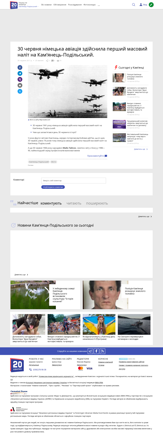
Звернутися (57, 365)
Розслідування (75, 4)
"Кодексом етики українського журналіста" (56, 376)
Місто (53, 162)
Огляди (101, 365)
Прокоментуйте (97, 155)
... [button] (99, 5)
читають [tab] (73, 203)
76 (59, 60)
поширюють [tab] (97, 203)
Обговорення (59, 4)
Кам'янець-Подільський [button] (28, 7)
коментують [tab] (51, 203)
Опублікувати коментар (53, 187)
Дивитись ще (141, 149)
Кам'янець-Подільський (39, 162)
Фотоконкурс (90, 4)
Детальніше (34, 365)
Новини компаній (105, 362)
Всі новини (46, 4)
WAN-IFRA (99, 382)
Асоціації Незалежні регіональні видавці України (46, 382)
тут (11, 379)
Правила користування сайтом (131, 362)
